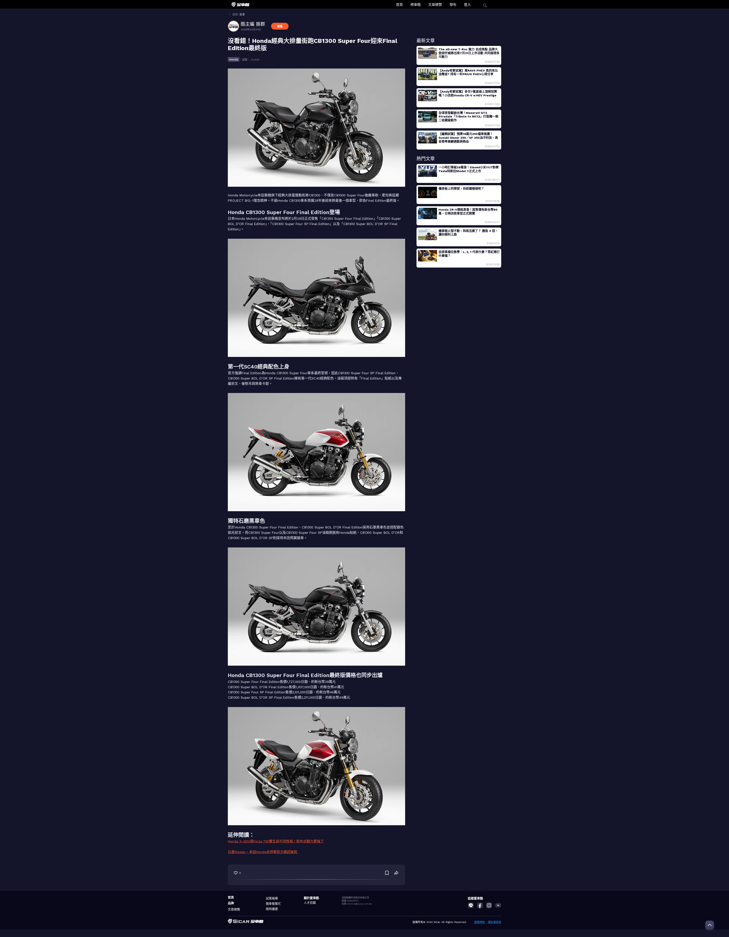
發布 (453, 5)
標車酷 (415, 5)
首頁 (399, 5)
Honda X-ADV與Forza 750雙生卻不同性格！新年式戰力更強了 (276, 841)
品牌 (231, 903)
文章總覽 (435, 5)
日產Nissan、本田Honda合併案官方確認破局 (263, 852)
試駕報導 (272, 898)
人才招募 (310, 903)
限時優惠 (272, 909)
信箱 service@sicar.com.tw (357, 903)
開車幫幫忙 (273, 904)
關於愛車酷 (311, 898)
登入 (467, 5)
